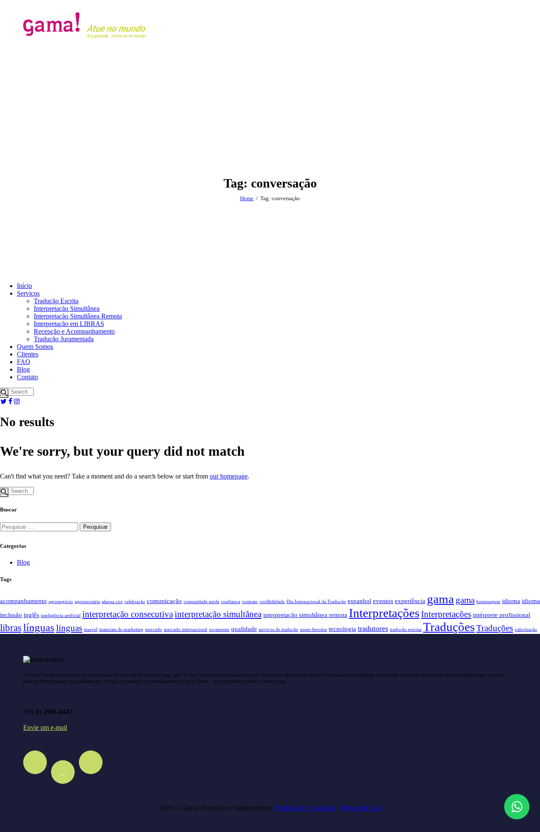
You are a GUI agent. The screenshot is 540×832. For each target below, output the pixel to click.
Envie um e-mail (45, 727)
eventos (383, 600)
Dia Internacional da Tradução (316, 601)
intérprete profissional (501, 614)
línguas (38, 627)
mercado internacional (185, 629)
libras (11, 628)
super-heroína (313, 629)
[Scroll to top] (515, 779)
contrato (250, 601)
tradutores (373, 628)
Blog (23, 562)
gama (440, 599)
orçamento (219, 629)
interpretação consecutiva (127, 614)
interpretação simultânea (218, 614)
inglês (31, 614)
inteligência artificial (61, 615)
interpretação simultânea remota (305, 614)
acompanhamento (23, 600)
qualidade (244, 628)
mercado (153, 629)
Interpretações (384, 613)
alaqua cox (112, 601)
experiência (410, 600)
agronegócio (61, 601)
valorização (526, 629)
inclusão (11, 614)
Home (247, 198)
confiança (230, 601)
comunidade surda (201, 601)
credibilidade (272, 601)
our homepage (229, 476)
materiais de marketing (121, 629)
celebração (134, 601)
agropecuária (87, 601)
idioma (511, 600)
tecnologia (342, 628)
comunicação (164, 600)
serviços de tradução (278, 629)
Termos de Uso (360, 807)
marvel (90, 629)
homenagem (488, 601)
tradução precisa (405, 629)
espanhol (359, 600)
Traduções (449, 627)
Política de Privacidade (305, 807)
